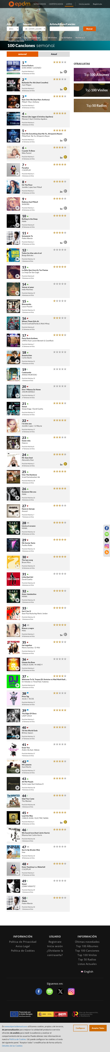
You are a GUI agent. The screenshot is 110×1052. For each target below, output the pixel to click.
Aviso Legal (23, 946)
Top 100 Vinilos (50, 37)
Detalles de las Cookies (12, 1045)
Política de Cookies (23, 950)
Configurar (80, 1028)
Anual (54, 54)
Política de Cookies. (17, 1039)
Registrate (55, 942)
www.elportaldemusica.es (16, 1026)
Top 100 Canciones (32, 37)
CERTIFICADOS (56, 4)
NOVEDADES (40, 4)
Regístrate (97, 4)
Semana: (27, 24)
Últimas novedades (87, 942)
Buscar (89, 29)
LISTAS (69, 4)
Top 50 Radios (66, 37)
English (88, 971)
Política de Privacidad (22, 942)
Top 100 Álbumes (14, 37)
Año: (9, 24)
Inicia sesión (84, 4)
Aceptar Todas (98, 1028)
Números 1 (80, 37)
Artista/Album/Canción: (63, 24)
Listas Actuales (87, 964)
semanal (22, 54)
